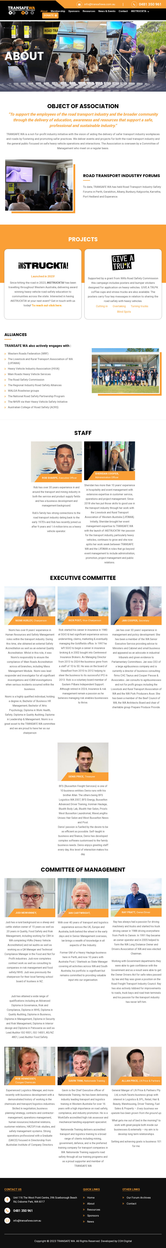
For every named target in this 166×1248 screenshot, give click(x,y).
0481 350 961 (150, 4)
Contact (123, 11)
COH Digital (125, 1241)
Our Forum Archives (139, 1197)
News (90, 1221)
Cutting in (102, 306)
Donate (49, 15)
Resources (89, 11)
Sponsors (73, 11)
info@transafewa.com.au (99, 4)
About (44, 11)
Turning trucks (139, 306)
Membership (58, 11)
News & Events (106, 11)
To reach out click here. (47, 305)
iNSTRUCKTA (138, 11)
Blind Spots (124, 311)
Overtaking (119, 306)
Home (91, 1197)
